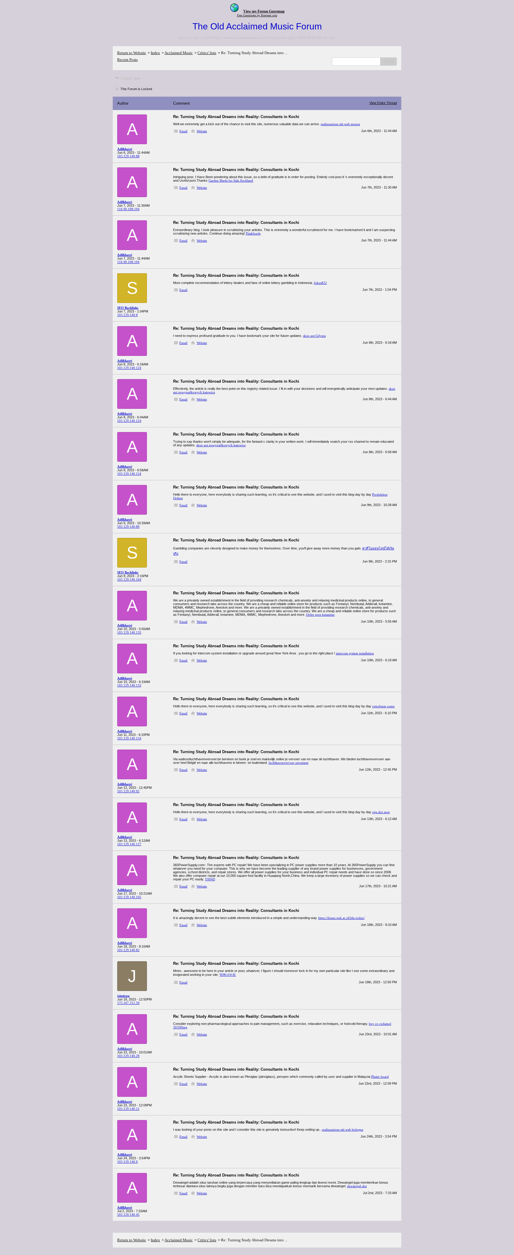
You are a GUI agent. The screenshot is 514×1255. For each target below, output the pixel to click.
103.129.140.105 (129, 897)
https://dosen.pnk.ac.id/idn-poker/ (341, 918)
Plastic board (380, 1076)
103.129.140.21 (128, 1109)
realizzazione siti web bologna (342, 1129)
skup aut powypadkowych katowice (221, 445)
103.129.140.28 (128, 1056)
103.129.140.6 (127, 1161)
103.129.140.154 (129, 738)
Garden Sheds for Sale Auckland (231, 180)
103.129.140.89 (128, 526)
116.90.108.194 (128, 209)
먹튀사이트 (228, 974)
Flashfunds (253, 233)
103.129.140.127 (129, 844)
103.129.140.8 (127, 315)
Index (155, 53)
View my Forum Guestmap (264, 11)
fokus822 (320, 283)
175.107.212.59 (128, 1003)
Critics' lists (207, 53)
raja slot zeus (381, 812)
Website (202, 131)
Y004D (210, 879)
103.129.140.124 (129, 368)
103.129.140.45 (128, 1214)
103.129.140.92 (128, 791)
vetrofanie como (383, 706)
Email (183, 131)
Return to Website (131, 53)
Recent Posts (127, 59)
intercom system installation (355, 653)
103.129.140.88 (128, 156)
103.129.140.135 (129, 632)
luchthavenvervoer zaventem (288, 762)
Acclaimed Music (178, 53)
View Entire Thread (383, 103)
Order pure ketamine (320, 614)
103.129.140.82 (128, 950)
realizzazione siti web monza (340, 124)
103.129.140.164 (129, 579)
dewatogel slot (357, 1186)
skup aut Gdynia (314, 335)
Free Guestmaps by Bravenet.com (257, 15)
